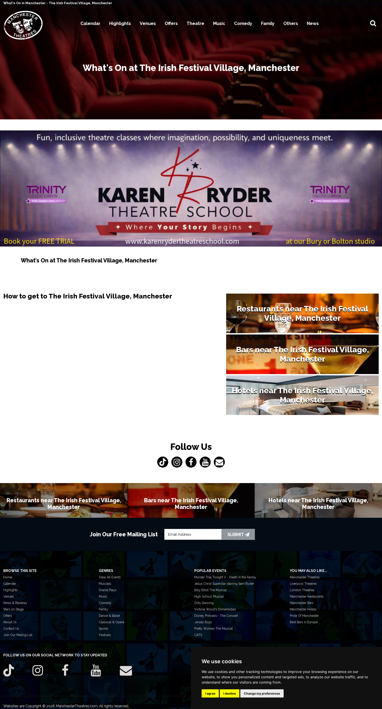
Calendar (9, 583)
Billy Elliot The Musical (210, 590)
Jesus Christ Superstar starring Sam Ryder (224, 583)
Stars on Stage (13, 609)
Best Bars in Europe (304, 622)
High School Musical (209, 596)
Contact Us (11, 628)
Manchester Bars (301, 603)
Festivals (105, 635)
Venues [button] (148, 23)
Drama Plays (108, 590)
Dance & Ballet (109, 615)
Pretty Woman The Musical (213, 628)
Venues (8, 596)
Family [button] (268, 23)
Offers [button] (171, 23)
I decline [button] (229, 693)
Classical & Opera (111, 622)
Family (103, 609)
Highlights (10, 590)
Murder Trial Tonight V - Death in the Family (225, 577)
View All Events (110, 577)
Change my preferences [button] (262, 693)
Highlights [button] (120, 23)
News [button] (313, 23)
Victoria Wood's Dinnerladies (215, 609)
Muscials (105, 583)
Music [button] (219, 23)
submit (236, 534)
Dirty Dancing (204, 603)
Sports (103, 628)
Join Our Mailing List (17, 635)
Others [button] (290, 23)
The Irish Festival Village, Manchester (80, 3)
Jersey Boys (203, 622)
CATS (198, 635)
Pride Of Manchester (304, 615)
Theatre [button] (195, 23)
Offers (7, 615)
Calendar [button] (90, 23)
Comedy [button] (243, 23)
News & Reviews (15, 603)
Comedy (105, 603)
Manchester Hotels (303, 609)
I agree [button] (210, 693)
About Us (10, 622)
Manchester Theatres (305, 577)
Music (103, 596)
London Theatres (302, 590)
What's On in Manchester (24, 3)
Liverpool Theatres (303, 583)
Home (7, 577)
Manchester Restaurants (307, 596)
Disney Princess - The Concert (216, 615)
